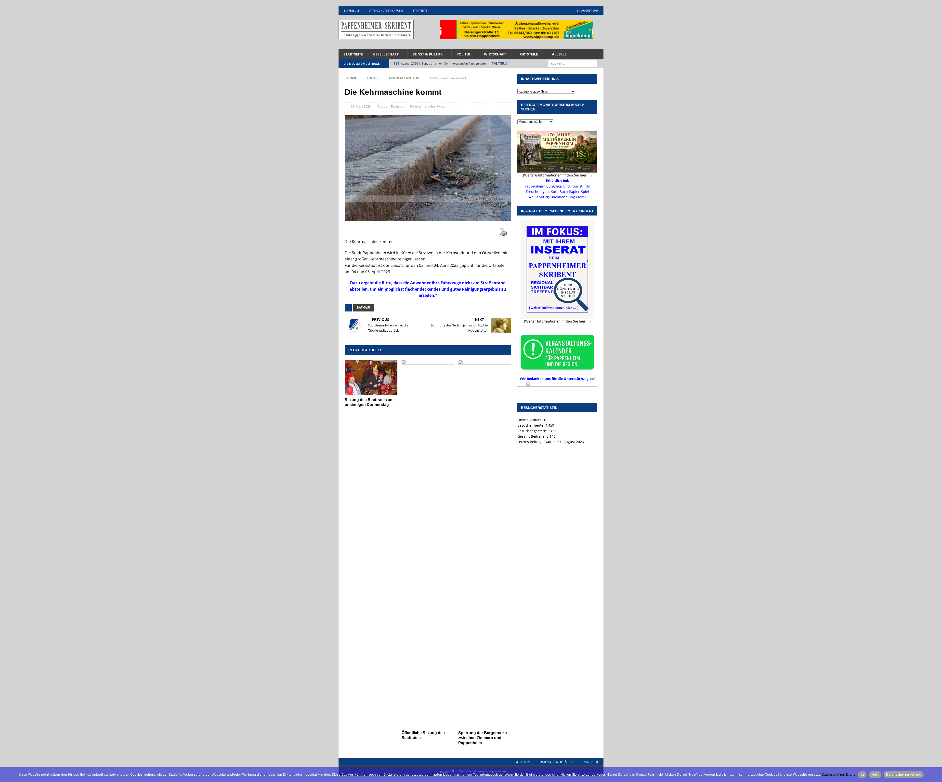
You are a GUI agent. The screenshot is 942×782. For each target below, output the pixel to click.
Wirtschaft (495, 54)
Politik (463, 54)
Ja (862, 774)
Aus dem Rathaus (390, 106)
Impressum (351, 10)
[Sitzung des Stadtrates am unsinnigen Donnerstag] (371, 377)
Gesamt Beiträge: (532, 436)
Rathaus (364, 307)
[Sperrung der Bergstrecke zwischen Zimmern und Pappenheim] (484, 544)
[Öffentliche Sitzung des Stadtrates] (428, 544)
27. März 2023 (361, 106)
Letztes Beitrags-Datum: (537, 441)
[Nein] (935, 774)
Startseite (420, 10)
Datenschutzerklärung (386, 10)
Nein (875, 774)
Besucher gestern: (532, 431)
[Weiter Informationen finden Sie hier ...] (557, 321)
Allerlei (560, 54)
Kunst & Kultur (428, 54)
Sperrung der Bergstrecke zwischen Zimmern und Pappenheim (482, 738)
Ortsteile (529, 54)
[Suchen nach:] (572, 63)
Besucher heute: (531, 425)
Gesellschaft (386, 54)
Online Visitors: (530, 420)
